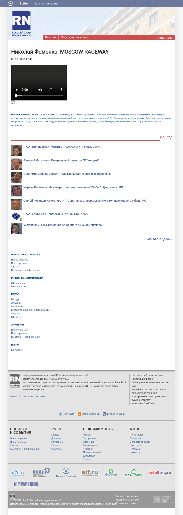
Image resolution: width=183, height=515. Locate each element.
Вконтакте (68, 414)
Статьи (15, 266)
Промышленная (92, 452)
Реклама (40, 396)
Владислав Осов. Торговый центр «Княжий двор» (56, 214)
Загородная (89, 438)
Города (15, 299)
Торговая (88, 448)
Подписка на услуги (127, 499)
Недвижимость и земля (75, 37)
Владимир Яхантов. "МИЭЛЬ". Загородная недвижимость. (62, 147)
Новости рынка (19, 259)
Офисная (88, 441)
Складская (89, 456)
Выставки (135, 445)
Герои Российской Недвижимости (30, 310)
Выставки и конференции (25, 270)
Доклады (16, 303)
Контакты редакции (127, 496)
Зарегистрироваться (47, 3)
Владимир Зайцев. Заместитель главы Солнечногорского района (67, 174)
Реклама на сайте (126, 503)
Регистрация (137, 434)
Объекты (16, 317)
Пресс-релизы (19, 263)
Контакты (16, 349)
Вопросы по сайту (140, 441)
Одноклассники (90, 414)
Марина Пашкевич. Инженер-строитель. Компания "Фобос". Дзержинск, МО (73, 187)
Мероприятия (18, 286)
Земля (86, 459)
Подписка (28, 396)
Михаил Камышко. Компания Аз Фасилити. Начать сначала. (62, 225)
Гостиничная (90, 445)
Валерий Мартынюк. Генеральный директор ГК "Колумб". (61, 160)
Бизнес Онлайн (115, 414)
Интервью (17, 306)
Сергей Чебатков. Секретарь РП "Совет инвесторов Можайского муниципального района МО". (85, 200)
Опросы (15, 313)
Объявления (18, 283)
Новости (50, 37)
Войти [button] (24, 3)
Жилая (87, 434)
